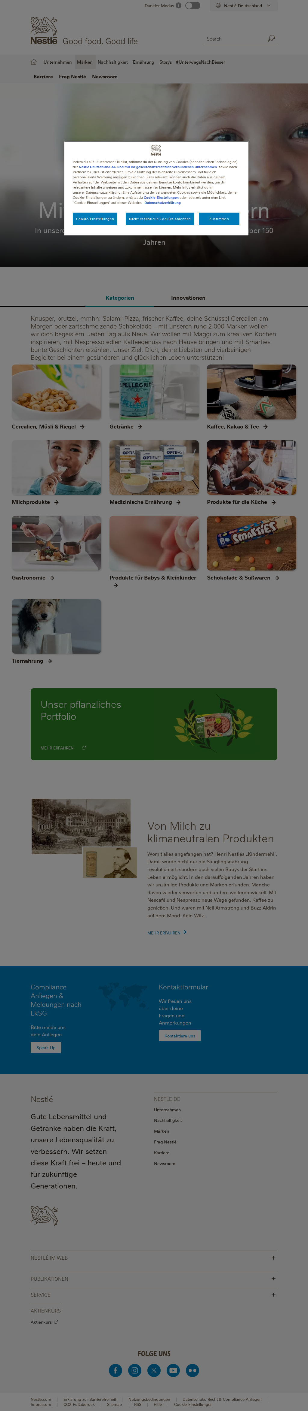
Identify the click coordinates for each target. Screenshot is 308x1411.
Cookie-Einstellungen (161, 197)
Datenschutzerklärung (162, 202)
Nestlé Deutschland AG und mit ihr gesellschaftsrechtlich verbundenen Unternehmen (148, 167)
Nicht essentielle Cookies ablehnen (160, 218)
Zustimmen (219, 218)
